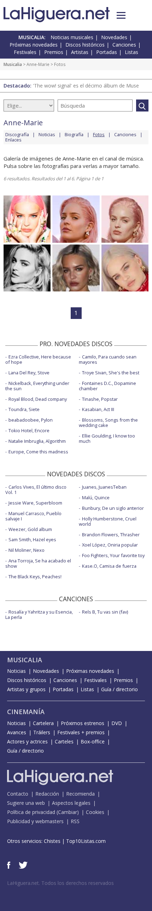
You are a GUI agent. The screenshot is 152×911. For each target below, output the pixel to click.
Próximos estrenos (82, 723)
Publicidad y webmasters (35, 821)
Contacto (17, 793)
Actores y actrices (27, 741)
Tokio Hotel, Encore (28, 430)
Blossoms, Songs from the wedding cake (108, 422)
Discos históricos (85, 44)
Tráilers (41, 732)
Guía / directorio (119, 689)
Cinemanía (26, 711)
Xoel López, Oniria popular (110, 545)
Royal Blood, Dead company (37, 399)
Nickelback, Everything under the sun (37, 386)
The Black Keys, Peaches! (35, 576)
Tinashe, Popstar (100, 399)
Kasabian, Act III (98, 409)
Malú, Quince (96, 497)
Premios (53, 52)
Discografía (17, 134)
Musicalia (13, 64)
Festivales (25, 52)
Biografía (74, 134)
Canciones (124, 44)
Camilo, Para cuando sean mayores (107, 359)
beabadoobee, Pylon (30, 420)
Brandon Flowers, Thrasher (111, 534)
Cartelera (43, 723)
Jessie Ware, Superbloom (35, 503)
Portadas (106, 52)
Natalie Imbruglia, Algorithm (37, 441)
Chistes (52, 841)
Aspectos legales (71, 803)
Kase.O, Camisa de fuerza (109, 566)
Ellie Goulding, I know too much (107, 438)
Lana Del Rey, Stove (28, 372)
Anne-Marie (38, 64)
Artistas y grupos (26, 689)
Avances (16, 732)
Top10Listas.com (86, 841)
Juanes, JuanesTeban (104, 487)
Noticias (47, 134)
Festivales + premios (81, 732)
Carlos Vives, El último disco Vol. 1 (35, 489)
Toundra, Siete (24, 409)
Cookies (95, 812)
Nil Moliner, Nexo (26, 550)
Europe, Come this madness (38, 451)
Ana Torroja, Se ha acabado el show (38, 563)
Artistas (79, 52)
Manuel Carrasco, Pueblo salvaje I (33, 516)
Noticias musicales (72, 37)
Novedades (114, 37)
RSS (75, 821)
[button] (121, 15)
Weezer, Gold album (30, 529)
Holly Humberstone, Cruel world (107, 521)
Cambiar (67, 812)
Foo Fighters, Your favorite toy (113, 555)
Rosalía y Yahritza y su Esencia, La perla (39, 614)
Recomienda (80, 793)
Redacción (47, 793)
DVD (116, 723)
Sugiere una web (26, 803)
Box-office (93, 741)
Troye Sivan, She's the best (110, 372)
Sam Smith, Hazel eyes (32, 539)
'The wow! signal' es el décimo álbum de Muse (86, 85)
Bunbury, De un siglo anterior (113, 508)
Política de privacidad (31, 812)
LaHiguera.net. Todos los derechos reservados (60, 883)
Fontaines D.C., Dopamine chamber (107, 386)
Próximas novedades (34, 44)
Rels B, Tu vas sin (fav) (105, 612)
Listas (131, 52)
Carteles (64, 741)
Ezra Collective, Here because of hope (38, 359)
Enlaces (13, 140)
